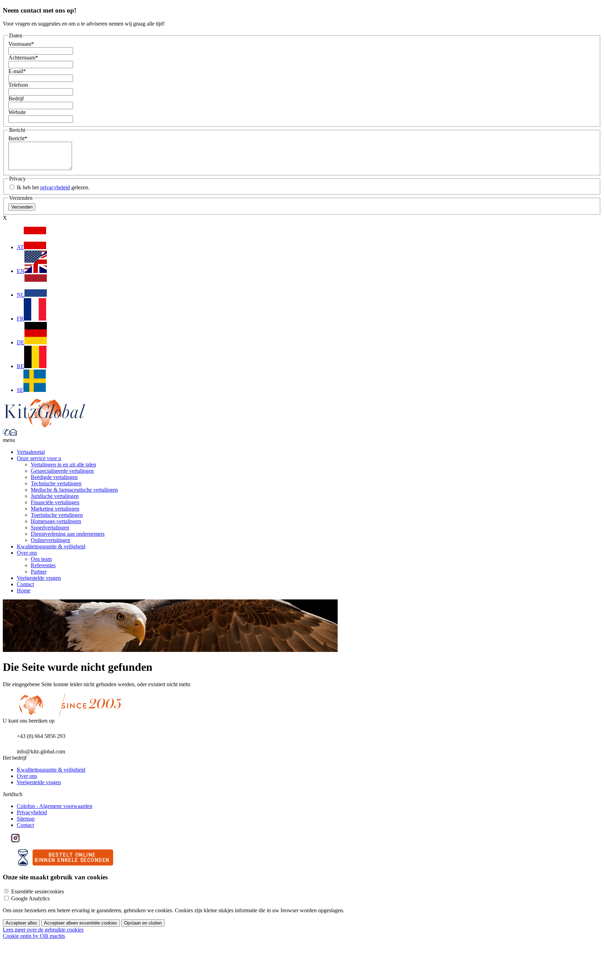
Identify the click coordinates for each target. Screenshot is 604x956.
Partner (38, 572)
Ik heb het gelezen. (52, 187)
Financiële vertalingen (55, 502)
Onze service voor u (39, 458)
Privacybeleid (32, 812)
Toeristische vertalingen (57, 515)
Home (23, 590)
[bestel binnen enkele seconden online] (66, 864)
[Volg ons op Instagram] (15, 840)
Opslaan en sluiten (143, 923)
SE (20, 390)
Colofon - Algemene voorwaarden (54, 806)
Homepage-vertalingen (56, 521)
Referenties (43, 565)
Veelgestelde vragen (39, 578)
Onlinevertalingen (50, 540)
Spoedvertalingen (50, 527)
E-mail (17, 71)
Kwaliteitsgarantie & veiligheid (51, 546)
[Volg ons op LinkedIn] (24, 840)
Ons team (41, 559)
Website (17, 112)
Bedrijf (16, 98)
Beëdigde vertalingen (54, 477)
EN (20, 271)
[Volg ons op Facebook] (7, 840)
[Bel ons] (6, 434)
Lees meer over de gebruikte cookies (43, 930)
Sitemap (26, 819)
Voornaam (21, 44)
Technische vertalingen (56, 483)
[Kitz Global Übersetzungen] (45, 425)
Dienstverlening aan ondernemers (68, 534)
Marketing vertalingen (55, 509)
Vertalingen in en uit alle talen (63, 465)
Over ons (27, 553)
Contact (25, 584)
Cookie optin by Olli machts (34, 936)
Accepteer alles (21, 923)
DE (20, 342)
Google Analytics (30, 898)
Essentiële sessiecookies (37, 891)
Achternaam (23, 58)
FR (20, 319)
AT (20, 247)
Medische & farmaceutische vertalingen (74, 490)
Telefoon (18, 85)
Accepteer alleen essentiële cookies (80, 923)
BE (20, 366)
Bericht (17, 138)
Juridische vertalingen (55, 496)
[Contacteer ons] (13, 434)
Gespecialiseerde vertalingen (62, 471)
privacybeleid (55, 187)
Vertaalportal (31, 452)
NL (20, 295)
